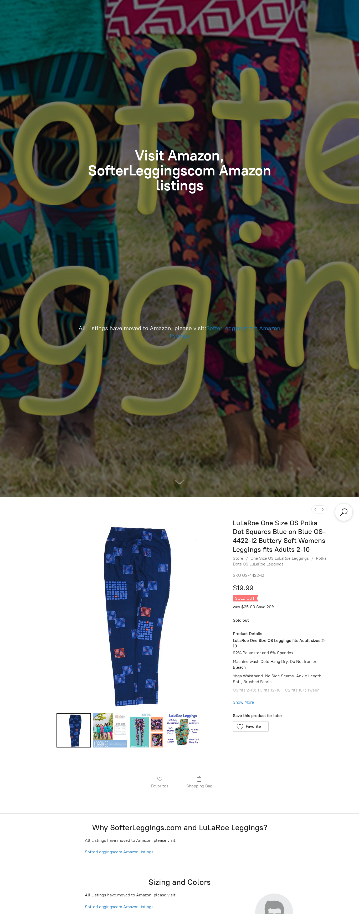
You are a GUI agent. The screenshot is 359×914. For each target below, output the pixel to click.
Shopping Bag (199, 785)
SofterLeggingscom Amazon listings (119, 851)
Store (238, 558)
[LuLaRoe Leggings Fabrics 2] (146, 730)
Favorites (159, 785)
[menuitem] (315, 509)
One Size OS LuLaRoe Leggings (279, 558)
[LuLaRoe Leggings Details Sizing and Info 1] (110, 730)
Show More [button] (243, 702)
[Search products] (343, 512)
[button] (251, 726)
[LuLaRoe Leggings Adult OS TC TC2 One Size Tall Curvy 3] (183, 730)
